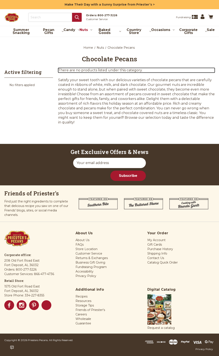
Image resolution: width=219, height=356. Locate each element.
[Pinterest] (34, 305)
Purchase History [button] (160, 249)
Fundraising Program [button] (91, 267)
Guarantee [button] (83, 323)
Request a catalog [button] (161, 328)
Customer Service (97, 19)
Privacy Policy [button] (85, 276)
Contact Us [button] (155, 258)
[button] (159, 310)
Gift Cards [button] (154, 244)
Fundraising (183, 17)
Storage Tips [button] (84, 305)
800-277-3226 (107, 15)
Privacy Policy (204, 349)
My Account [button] (156, 240)
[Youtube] (46, 305)
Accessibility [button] (84, 271)
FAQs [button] (79, 244)
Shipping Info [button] (157, 253)
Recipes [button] (81, 296)
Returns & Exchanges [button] (91, 258)
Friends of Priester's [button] (90, 310)
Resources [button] (83, 301)
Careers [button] (81, 314)
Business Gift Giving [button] (90, 262)
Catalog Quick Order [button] (162, 262)
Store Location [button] (86, 249)
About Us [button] (82, 240)
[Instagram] (22, 305)
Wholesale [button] (83, 319)
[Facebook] (9, 305)
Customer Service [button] (88, 253)
